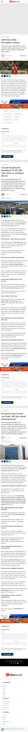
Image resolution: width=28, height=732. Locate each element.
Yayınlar (4, 709)
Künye (4, 719)
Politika (4, 691)
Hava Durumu (5, 705)
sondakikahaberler (7, 122)
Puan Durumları (6, 707)
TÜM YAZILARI (23, 55)
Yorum (3, 134)
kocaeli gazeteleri (7, 114)
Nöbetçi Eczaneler (6, 701)
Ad (2, 143)
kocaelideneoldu (18, 114)
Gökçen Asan (8, 194)
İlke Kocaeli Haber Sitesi (18, 728)
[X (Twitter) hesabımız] (13, 663)
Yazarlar (4, 717)
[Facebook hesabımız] (11, 663)
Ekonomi (25, 58)
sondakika (16, 119)
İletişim (4, 723)
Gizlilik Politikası (6, 721)
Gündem (4, 685)
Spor (4, 689)
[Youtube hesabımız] (17, 663)
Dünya (4, 695)
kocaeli (12, 111)
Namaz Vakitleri (6, 703)
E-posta (16, 143)
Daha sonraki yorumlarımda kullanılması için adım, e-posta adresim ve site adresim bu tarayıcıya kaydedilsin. (14, 151)
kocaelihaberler (7, 119)
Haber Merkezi (8, 437)
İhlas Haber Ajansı (9, 55)
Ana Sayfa (5, 715)
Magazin (4, 693)
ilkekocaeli (5, 111)
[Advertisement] (14, 19)
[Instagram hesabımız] (15, 663)
